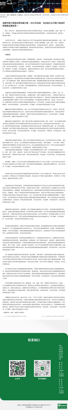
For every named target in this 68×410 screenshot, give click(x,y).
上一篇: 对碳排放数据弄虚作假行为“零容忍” (14, 316)
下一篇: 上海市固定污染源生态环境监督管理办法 (53, 316)
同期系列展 (34, 16)
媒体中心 (66, 13)
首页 (29, 7)
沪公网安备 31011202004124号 (34, 407)
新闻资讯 (13, 15)
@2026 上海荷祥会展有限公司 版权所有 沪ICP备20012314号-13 (34, 405)
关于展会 (38, 13)
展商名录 (52, 13)
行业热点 (20, 15)
